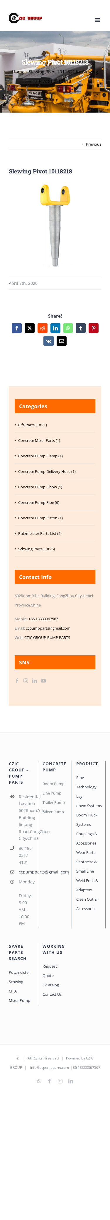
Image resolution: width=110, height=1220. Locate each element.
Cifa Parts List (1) (32, 425)
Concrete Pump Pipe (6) (38, 502)
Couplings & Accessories (86, 838)
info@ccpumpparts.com (49, 1067)
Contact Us (52, 994)
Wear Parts (85, 852)
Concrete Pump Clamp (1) (40, 456)
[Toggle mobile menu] (98, 20)
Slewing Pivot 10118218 (53, 72)
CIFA (13, 991)
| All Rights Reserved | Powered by (53, 1058)
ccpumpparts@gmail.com (48, 628)
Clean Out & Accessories (86, 904)
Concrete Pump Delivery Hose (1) (47, 471)
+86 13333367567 (43, 618)
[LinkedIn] (34, 680)
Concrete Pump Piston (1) (40, 518)
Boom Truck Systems (86, 819)
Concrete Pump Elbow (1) (40, 487)
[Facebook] (17, 680)
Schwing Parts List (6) (36, 549)
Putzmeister (19, 972)
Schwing (16, 981)
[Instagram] (25, 680)
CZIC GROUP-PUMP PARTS (47, 637)
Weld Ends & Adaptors (87, 885)
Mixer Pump (20, 1000)
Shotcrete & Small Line (86, 866)
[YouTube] (43, 680)
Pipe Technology (86, 782)
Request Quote (50, 971)
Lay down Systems (88, 801)
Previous (93, 144)
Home (18, 72)
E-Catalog (51, 985)
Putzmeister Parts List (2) (40, 533)
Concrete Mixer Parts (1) (39, 440)
